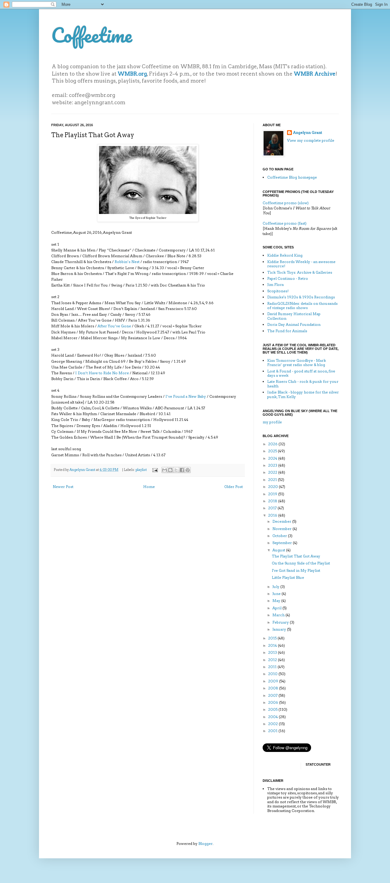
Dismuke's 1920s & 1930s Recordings (301, 297)
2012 (273, 659)
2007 (273, 695)
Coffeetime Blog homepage (292, 177)
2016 (273, 515)
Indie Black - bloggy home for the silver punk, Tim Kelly (303, 394)
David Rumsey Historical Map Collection (294, 316)
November (282, 528)
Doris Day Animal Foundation (294, 324)
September (282, 542)
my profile (272, 422)
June (277, 593)
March (278, 615)
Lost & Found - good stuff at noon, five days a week (301, 373)
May (276, 600)
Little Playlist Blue (288, 577)
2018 (273, 501)
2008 (273, 688)
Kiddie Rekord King (285, 255)
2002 (273, 723)
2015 (273, 638)
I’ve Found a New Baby (185, 396)
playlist (141, 470)
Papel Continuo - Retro (287, 278)
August (279, 550)
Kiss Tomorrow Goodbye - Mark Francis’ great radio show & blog (296, 362)
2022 (273, 472)
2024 (273, 458)
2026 (273, 444)
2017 (273, 508)
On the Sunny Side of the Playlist (301, 563)
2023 (273, 465)
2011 (273, 666)
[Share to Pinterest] (188, 470)
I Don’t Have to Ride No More (102, 373)
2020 (273, 486)
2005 (273, 709)
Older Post (233, 486)
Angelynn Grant (82, 470)
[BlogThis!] (170, 470)
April (277, 608)
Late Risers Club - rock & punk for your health (303, 383)
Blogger (205, 843)
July (276, 586)
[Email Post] (154, 470)
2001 (273, 730)
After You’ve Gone (114, 326)
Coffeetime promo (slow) (286, 203)
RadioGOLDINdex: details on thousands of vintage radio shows (302, 305)
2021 (273, 479)
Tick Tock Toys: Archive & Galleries (299, 272)
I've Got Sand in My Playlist (296, 570)
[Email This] (164, 470)
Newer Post (63, 486)
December (282, 521)
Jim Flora (275, 284)
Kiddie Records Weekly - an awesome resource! (301, 263)
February (281, 622)
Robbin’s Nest (127, 261)
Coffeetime (91, 35)
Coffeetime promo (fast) (285, 223)
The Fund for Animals (287, 331)
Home (149, 486)
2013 (273, 652)
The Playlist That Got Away (296, 556)
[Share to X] (176, 470)
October (280, 535)
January (279, 629)
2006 (273, 702)
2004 (273, 716)
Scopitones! (278, 291)
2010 (273, 673)
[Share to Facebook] (182, 470)
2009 (273, 681)
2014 (273, 645)
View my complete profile (310, 140)
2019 (273, 494)
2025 (273, 451)
